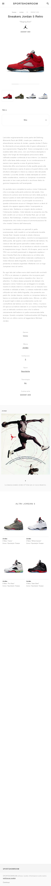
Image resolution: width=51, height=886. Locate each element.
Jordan (21, 12)
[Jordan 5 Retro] (7, 96)
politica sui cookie (9, 878)
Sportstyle (25, 371)
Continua (6, 882)
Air (25, 383)
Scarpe (14, 12)
